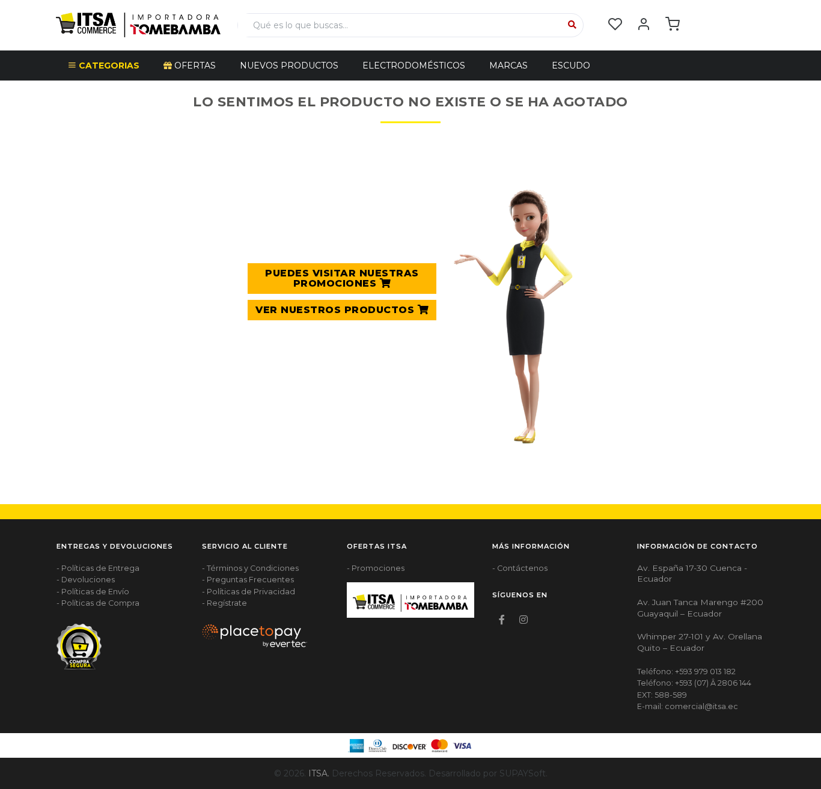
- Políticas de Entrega (97, 568)
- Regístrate (224, 603)
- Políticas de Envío (92, 591)
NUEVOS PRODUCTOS (289, 65)
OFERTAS (194, 65)
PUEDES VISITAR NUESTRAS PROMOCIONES (342, 278)
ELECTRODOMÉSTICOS (413, 65)
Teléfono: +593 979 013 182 (686, 671)
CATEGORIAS (107, 65)
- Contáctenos (520, 568)
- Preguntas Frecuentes (248, 579)
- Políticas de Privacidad (248, 591)
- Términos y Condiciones (250, 568)
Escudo (571, 65)
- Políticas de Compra (97, 603)
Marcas (508, 65)
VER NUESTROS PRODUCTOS (336, 309)
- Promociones (375, 568)
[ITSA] (138, 24)
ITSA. (318, 773)
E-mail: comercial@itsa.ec (687, 706)
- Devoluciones (85, 579)
